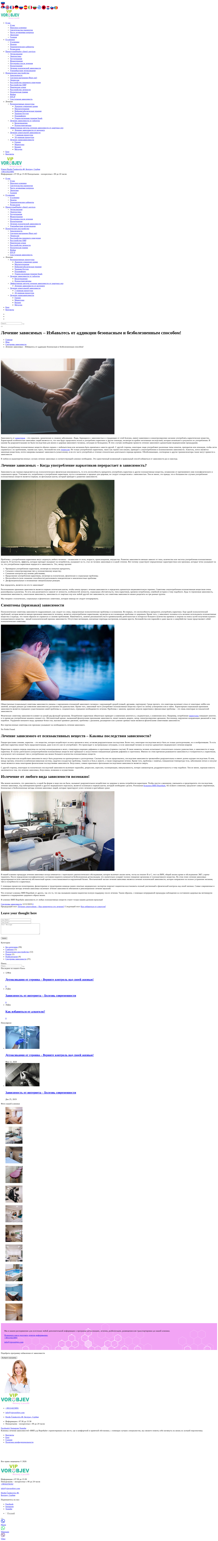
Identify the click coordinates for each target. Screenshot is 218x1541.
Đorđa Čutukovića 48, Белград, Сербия (10, 1494)
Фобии (13, 94)
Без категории (11, 947)
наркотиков (20, 438)
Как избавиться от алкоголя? (25, 1011)
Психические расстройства (17, 73)
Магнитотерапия (22, 109)
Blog (7, 342)
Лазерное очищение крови (26, 106)
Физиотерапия (16, 61)
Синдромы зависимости (15, 344)
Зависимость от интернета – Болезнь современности (40, 995)
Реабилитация (11, 956)
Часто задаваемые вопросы (22, 32)
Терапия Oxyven (22, 113)
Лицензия (14, 35)
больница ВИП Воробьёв (154, 785)
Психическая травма (19, 92)
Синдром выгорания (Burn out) (23, 78)
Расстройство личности (20, 89)
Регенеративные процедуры (22, 104)
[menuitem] (10, 1513)
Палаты (13, 44)
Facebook (9, 1504)
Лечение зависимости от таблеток (25, 120)
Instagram (9, 1506)
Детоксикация (16, 54)
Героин (18, 142)
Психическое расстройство (17, 952)
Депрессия (14, 80)
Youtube (8, 1509)
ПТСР (12, 97)
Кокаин (18, 147)
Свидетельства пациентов (21, 30)
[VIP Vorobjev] (10, 18)
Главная (8, 339)
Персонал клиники (18, 27)
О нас (7, 23)
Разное (8, 954)
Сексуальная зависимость (21, 99)
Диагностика (15, 56)
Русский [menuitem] (11, 1513)
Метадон (18, 149)
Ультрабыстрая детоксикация (23, 70)
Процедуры (20, 51)
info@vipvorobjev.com (13, 1342)
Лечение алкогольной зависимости (25, 132)
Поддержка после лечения (21, 63)
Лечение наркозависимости (22, 140)
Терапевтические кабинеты (22, 47)
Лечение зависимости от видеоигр (30, 130)
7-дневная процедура (24, 135)
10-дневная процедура (24, 137)
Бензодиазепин (21, 123)
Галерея (13, 37)
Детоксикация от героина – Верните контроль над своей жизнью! (49, 979)
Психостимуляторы (23, 125)
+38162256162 (7, 1484)
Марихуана (19, 144)
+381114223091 (7, 171)
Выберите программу (9, 1358)
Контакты (9, 154)
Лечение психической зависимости (25, 68)
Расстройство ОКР (18, 85)
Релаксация (15, 49)
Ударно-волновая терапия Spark (28, 118)
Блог (7, 151)
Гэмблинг (9, 949)
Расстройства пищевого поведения (25, 82)
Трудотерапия (16, 58)
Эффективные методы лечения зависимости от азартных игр (36, 128)
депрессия (65, 449)
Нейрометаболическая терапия (28, 111)
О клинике (10, 39)
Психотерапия (16, 66)
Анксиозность (16, 75)
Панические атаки (18, 87)
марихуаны (194, 716)
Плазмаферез (20, 116)
